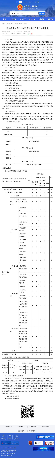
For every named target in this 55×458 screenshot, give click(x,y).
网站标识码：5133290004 (6, 455)
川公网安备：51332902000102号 (8, 453)
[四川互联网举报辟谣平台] (43, 449)
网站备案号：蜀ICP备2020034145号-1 (9, 451)
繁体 (21, 2)
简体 (17, 2)
